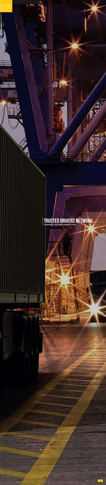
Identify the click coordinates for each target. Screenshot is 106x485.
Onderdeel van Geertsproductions (60, 224)
